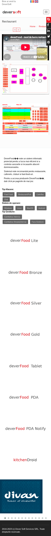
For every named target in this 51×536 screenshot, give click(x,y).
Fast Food (8, 194)
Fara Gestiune (38, 222)
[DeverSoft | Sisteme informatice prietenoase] (11, 12)
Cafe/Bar (40, 194)
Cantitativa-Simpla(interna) (15, 222)
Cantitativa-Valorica (12, 217)
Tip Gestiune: (8, 212)
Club (6, 199)
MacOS (30, 208)
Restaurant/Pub (24, 194)
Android (41, 208)
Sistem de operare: (11, 203)
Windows (8, 208)
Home (32, 26)
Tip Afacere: (8, 189)
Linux (19, 208)
